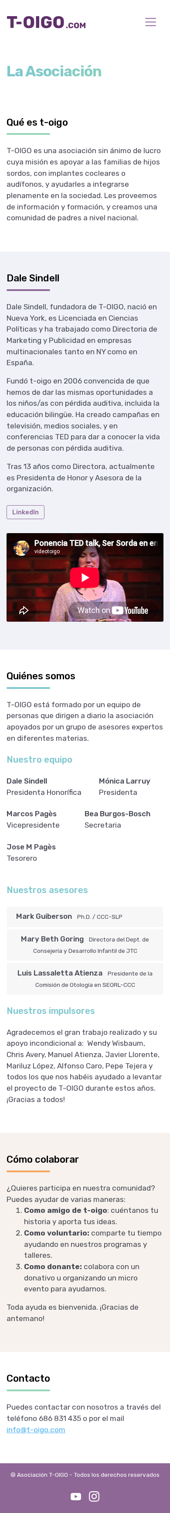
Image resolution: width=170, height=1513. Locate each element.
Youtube (75, 1496)
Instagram (94, 1496)
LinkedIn (25, 512)
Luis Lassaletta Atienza (85, 978)
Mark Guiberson (69, 916)
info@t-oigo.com (36, 1429)
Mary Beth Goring (85, 944)
